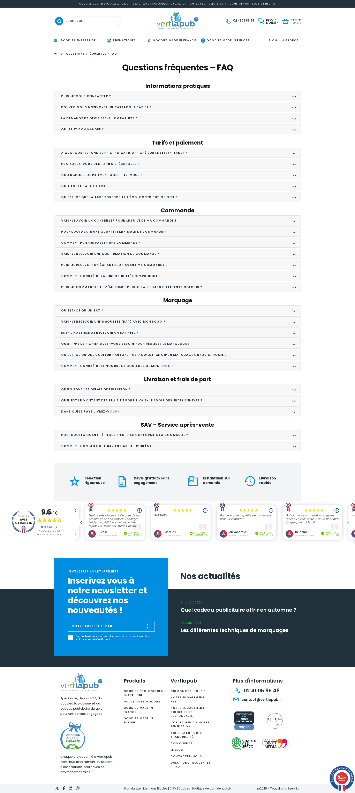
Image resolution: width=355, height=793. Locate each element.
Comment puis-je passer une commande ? (100, 243)
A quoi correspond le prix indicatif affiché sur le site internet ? (124, 153)
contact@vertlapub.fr (261, 699)
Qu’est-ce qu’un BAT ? (82, 310)
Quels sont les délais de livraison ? (96, 389)
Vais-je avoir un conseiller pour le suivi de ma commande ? (119, 220)
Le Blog (177, 750)
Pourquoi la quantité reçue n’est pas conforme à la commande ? (124, 435)
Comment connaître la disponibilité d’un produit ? (111, 276)
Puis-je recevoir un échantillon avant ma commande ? (114, 265)
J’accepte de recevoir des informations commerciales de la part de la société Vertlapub (112, 638)
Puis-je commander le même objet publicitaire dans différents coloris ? (131, 287)
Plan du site (132, 788)
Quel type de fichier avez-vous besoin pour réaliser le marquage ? (125, 344)
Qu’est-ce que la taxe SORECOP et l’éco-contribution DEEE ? (119, 197)
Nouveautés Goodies (142, 701)
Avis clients (182, 743)
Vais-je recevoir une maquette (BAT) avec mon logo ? (113, 321)
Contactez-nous (186, 756)
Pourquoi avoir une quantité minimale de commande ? (113, 232)
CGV (173, 788)
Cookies (184, 788)
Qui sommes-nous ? (188, 691)
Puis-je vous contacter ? (86, 96)
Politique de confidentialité (211, 788)
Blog (273, 40)
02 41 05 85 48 (261, 690)
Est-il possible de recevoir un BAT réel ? (99, 333)
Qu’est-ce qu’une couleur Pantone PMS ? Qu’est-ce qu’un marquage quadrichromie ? (144, 355)
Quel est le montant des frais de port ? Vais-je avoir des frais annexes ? (132, 400)
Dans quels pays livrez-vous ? (90, 411)
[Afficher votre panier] (286, 21)
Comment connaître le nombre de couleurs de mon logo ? (117, 366)
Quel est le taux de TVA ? (85, 186)
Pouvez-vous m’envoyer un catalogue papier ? (106, 107)
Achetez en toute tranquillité (186, 735)
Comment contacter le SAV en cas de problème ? (108, 446)
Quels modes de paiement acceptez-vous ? (102, 175)
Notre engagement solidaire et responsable (188, 712)
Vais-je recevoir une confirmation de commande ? (110, 254)
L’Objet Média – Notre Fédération (190, 725)
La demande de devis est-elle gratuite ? (99, 118)
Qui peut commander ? (82, 129)
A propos (290, 40)
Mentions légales (155, 788)
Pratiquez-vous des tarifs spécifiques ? (100, 164)
